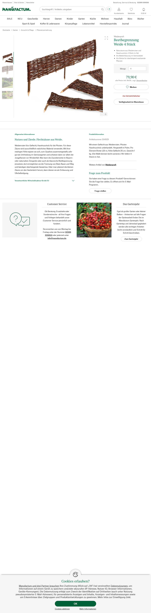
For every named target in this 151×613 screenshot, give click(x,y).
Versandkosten (141, 80)
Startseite (6, 30)
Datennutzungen (119, 585)
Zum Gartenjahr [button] (131, 239)
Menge (123, 68)
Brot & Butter (19, 2)
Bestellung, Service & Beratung (131, 2)
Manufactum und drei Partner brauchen (39, 585)
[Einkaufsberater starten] (108, 9)
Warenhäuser (7, 2)
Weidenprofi (110, 165)
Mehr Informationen (88, 609)
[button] (106, 38)
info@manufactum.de (57, 238)
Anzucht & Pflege (27, 30)
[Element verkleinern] (101, 114)
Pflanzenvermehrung (44, 30)
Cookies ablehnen (62, 609)
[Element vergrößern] (105, 114)
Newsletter (30, 2)
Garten (15, 30)
